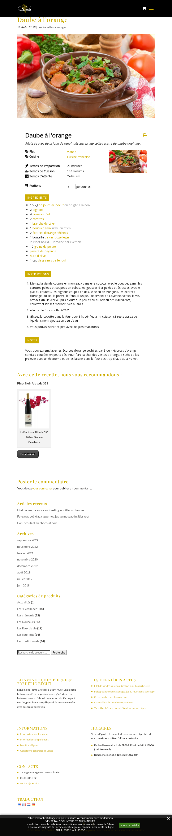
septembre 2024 (27, 540)
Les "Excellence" (27, 609)
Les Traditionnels (28, 641)
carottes (38, 219)
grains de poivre (45, 246)
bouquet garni (42, 228)
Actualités (23, 602)
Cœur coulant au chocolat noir (37, 523)
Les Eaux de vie (26, 628)
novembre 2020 (27, 559)
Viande (71, 152)
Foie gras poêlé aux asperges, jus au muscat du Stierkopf (53, 516)
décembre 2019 (27, 566)
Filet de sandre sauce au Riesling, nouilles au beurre (50, 510)
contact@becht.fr (29, 783)
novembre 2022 (27, 546)
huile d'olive (38, 256)
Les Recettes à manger (52, 27)
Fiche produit (27, 454)
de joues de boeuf (51, 205)
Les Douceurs (26, 622)
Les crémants (25, 615)
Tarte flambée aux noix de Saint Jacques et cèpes (120, 708)
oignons (38, 210)
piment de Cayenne (43, 251)
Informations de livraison (34, 734)
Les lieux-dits (25, 634)
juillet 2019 (24, 579)
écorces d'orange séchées (50, 233)
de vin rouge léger (57, 237)
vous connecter (42, 488)
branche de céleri (44, 223)
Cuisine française (78, 157)
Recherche (58, 652)
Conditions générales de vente (36, 750)
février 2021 (25, 553)
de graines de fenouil (52, 260)
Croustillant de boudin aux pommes (113, 702)
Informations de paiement (34, 739)
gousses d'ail (41, 214)
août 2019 (23, 572)
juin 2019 (23, 585)
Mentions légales (29, 745)
